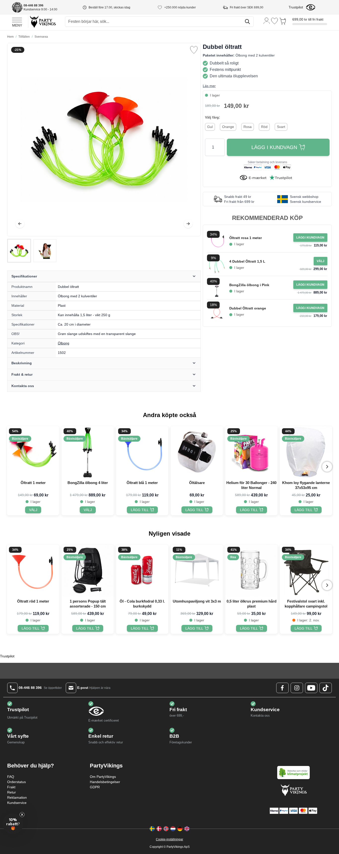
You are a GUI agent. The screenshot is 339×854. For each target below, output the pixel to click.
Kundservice (17, 803)
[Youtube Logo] (311, 688)
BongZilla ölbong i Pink (249, 285)
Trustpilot (296, 7)
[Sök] (247, 22)
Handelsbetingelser (105, 782)
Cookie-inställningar (169, 839)
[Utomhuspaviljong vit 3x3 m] (197, 571)
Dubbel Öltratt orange (247, 308)
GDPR (95, 787)
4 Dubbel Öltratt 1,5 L (247, 261)
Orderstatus (16, 782)
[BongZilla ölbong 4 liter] (88, 452)
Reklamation (17, 797)
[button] (12, 823)
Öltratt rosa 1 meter (245, 238)
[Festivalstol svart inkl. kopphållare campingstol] (306, 571)
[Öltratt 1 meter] (33, 452)
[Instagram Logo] (297, 688)
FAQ (10, 777)
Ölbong (63, 343)
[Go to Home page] (42, 21)
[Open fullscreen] (104, 139)
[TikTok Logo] (325, 688)
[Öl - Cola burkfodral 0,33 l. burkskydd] (142, 571)
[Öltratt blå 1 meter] (142, 452)
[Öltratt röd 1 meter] (33, 571)
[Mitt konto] (267, 20)
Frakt (11, 787)
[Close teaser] (22, 814)
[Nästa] (188, 223)
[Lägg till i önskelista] (194, 50)
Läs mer (209, 86)
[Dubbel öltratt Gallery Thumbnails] (32, 251)
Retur (11, 792)
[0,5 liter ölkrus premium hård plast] (251, 571)
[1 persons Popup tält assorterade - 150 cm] (88, 571)
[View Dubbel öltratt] (19, 251)
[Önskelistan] (274, 21)
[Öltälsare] (197, 452)
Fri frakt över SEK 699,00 (246, 7)
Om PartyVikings (103, 777)
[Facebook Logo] (282, 688)
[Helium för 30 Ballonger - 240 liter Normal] (251, 452)
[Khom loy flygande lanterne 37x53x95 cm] (306, 452)
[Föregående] (19, 223)
